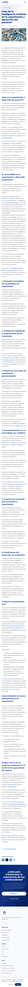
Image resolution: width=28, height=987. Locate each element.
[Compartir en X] (6, 859)
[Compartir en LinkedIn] (3, 859)
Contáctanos (13, 893)
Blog (3, 951)
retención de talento (7, 137)
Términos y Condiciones (7, 965)
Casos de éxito (5, 949)
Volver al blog (6, 7)
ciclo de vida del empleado (11, 202)
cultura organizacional (9, 849)
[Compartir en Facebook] (10, 859)
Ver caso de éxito (14, 898)
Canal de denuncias (6, 973)
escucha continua (18, 484)
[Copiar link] (14, 859)
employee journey (21, 425)
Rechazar (10, 984)
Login (3, 954)
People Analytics (6, 940)
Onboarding (4, 935)
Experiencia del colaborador (17, 804)
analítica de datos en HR (11, 360)
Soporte (4, 946)
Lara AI (11, 679)
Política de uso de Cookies (8, 968)
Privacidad (4, 963)
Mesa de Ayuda (5, 932)
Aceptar (18, 984)
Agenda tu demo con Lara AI (10, 835)
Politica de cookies (17, 981)
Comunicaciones (6, 937)
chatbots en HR (15, 442)
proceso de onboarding (14, 626)
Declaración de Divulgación (8, 970)
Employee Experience (7, 930)
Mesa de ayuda (12, 786)
